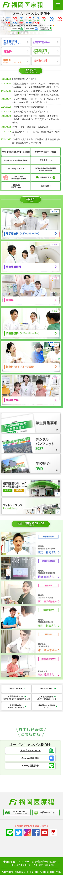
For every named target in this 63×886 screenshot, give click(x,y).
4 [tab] (22, 33)
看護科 (7, 51)
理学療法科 (12, 42)
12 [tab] (52, 33)
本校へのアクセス (48, 812)
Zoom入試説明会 (30, 758)
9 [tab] (41, 33)
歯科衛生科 (40, 60)
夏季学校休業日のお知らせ (24, 79)
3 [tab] (18, 33)
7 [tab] (33, 33)
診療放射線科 (41, 42)
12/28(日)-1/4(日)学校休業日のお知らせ (30, 127)
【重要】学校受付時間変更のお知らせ (29, 107)
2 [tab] (15, 33)
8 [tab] (37, 33)
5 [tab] (26, 33)
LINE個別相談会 (30, 765)
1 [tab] (11, 33)
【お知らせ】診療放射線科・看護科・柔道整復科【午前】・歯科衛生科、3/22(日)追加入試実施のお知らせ (35, 119)
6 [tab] (30, 33)
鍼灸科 (12, 61)
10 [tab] (44, 33)
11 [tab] (48, 33)
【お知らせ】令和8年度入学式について (30, 111)
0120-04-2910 (20, 812)
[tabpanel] (31, 22)
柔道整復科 (42, 51)
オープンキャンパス (30, 750)
